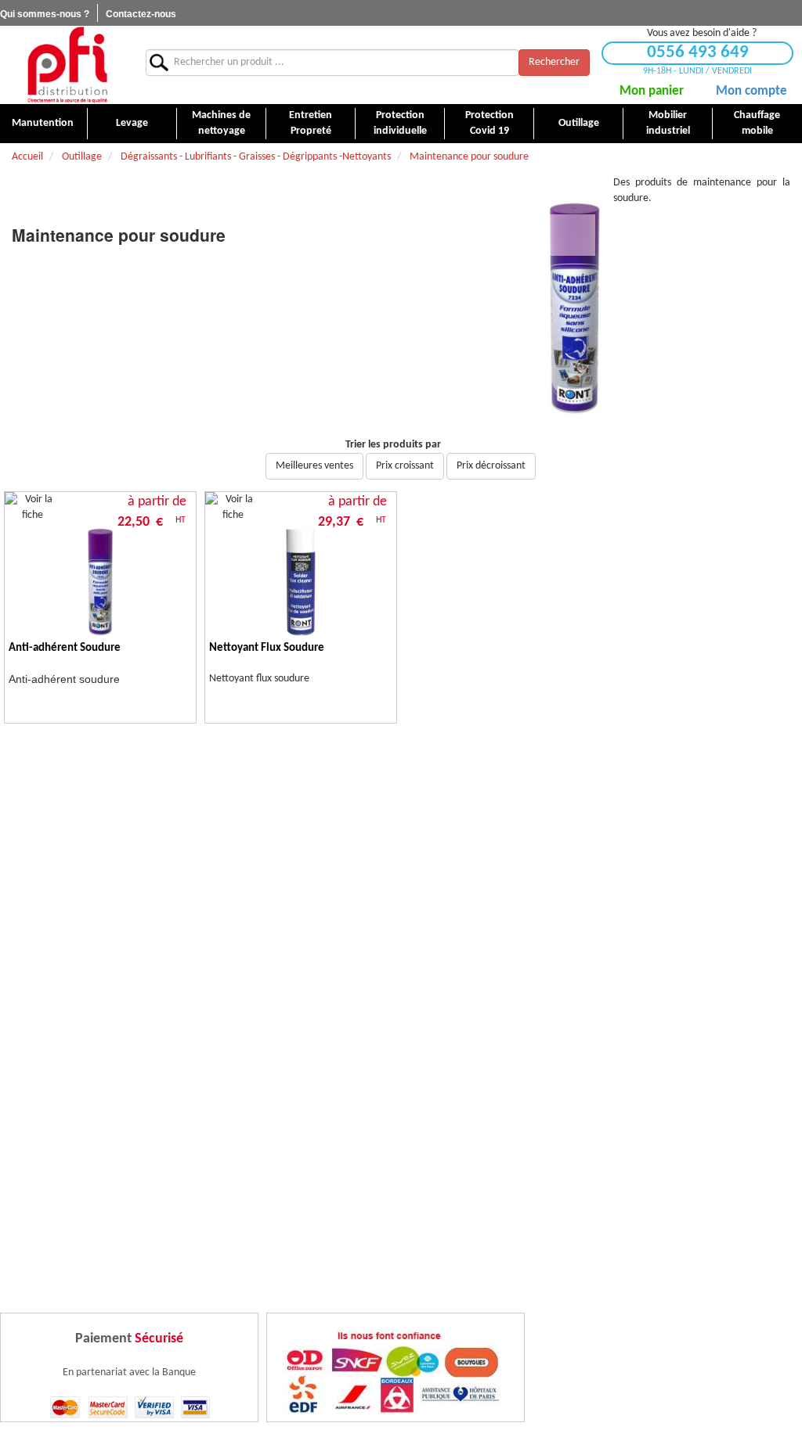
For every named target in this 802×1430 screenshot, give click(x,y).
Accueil (27, 157)
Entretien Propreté (310, 123)
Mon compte (751, 91)
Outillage (578, 123)
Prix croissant (405, 466)
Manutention (43, 123)
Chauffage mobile (757, 123)
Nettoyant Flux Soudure (266, 648)
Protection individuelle (400, 123)
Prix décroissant (491, 466)
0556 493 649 (698, 53)
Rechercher (554, 62)
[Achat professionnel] (67, 64)
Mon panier (652, 91)
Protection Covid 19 (489, 123)
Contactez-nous (141, 14)
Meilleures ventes (314, 466)
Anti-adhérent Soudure (65, 648)
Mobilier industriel (668, 123)
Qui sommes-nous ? (44, 14)
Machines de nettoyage (221, 123)
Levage (132, 123)
